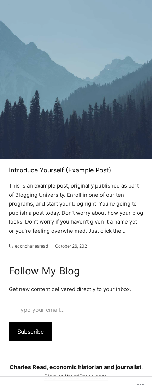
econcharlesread (31, 246)
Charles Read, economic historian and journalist (75, 366)
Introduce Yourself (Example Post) (60, 170)
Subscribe (30, 331)
